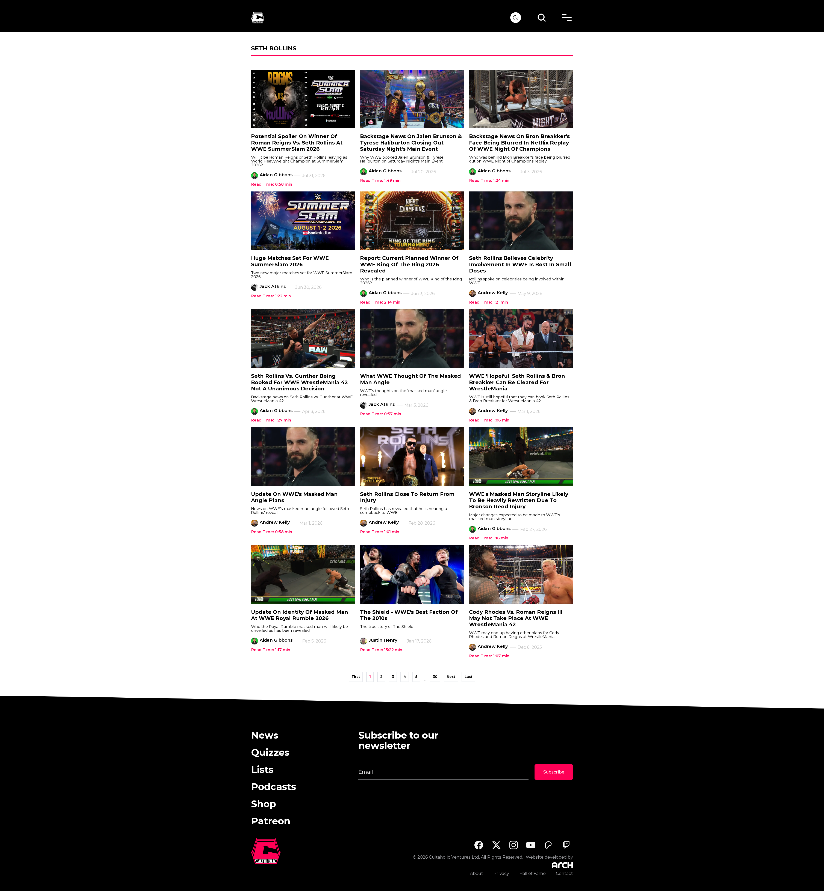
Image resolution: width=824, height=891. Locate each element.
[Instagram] (514, 845)
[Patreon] (548, 845)
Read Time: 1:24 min (489, 180)
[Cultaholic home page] (380, 18)
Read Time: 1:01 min (379, 532)
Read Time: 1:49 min (380, 180)
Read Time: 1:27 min (271, 420)
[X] (496, 845)
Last (468, 677)
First (356, 677)
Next (451, 677)
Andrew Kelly (493, 292)
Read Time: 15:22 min (381, 650)
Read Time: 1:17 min (270, 650)
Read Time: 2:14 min (380, 302)
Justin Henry (383, 640)
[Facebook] (479, 845)
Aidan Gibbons (276, 174)
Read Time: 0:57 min (380, 414)
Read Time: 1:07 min (489, 656)
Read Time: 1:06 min (489, 420)
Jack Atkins (273, 286)
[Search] (541, 17)
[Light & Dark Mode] (515, 17)
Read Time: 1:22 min (271, 296)
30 (435, 677)
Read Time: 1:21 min (488, 302)
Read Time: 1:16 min (488, 538)
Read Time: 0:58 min (271, 184)
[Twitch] (566, 845)
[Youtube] (531, 845)
